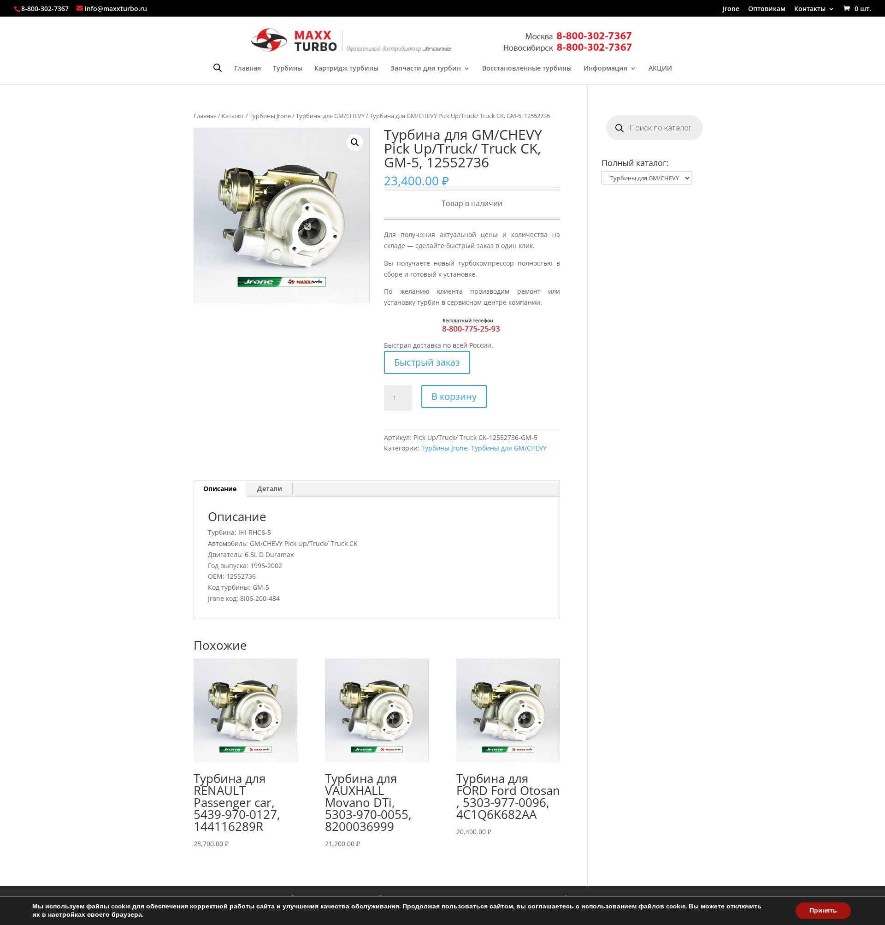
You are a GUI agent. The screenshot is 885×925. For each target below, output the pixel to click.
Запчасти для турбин (425, 68)
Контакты (810, 9)
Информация (605, 68)
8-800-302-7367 (45, 8)
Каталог (233, 116)
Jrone (731, 9)
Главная (247, 68)
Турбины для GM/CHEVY (330, 116)
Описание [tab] (219, 488)
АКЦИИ (660, 68)
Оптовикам (766, 9)
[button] (355, 142)
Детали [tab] (269, 488)
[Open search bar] (217, 67)
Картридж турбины (346, 68)
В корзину (454, 396)
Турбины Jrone (270, 116)
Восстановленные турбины (527, 68)
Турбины (287, 68)
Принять (823, 910)
